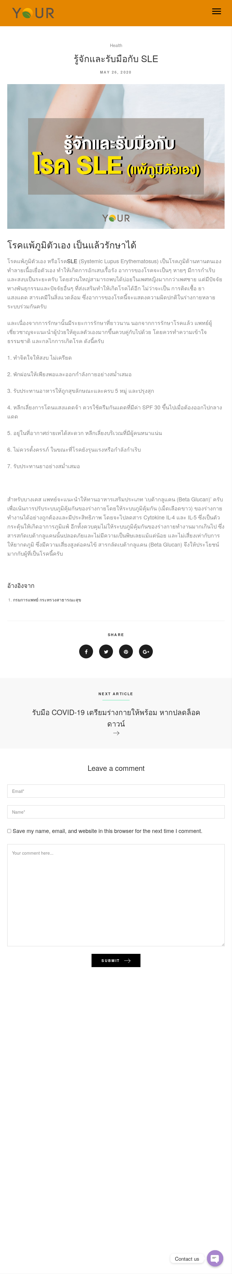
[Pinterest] (126, 651)
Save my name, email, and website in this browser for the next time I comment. (107, 830)
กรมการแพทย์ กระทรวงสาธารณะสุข (47, 600)
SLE (73, 261)
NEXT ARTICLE (116, 693)
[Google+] (146, 651)
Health (116, 45)
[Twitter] (106, 651)
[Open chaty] (215, 1258)
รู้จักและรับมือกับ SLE (116, 58)
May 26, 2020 (116, 72)
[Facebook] (86, 651)
